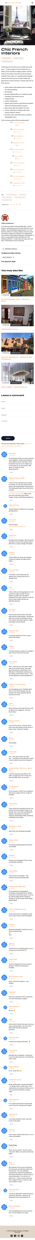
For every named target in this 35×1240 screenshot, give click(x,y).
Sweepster (12, 992)
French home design (20, 197)
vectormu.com (18, 178)
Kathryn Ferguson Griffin (17, 478)
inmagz (18, 158)
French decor (22, 194)
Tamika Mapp (13, 803)
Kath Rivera (12, 535)
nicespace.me (18, 165)
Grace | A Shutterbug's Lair (17, 909)
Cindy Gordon (13, 1114)
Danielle (11, 646)
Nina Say (12, 1130)
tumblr (18, 125)
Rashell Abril (13, 959)
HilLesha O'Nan (14, 631)
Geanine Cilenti (14, 570)
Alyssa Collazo (13, 840)
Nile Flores (12, 610)
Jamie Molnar (13, 871)
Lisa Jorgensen (14, 786)
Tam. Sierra (12, 520)
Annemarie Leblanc (15, 826)
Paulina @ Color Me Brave (17, 684)
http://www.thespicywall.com (17, 526)
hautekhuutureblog (18, 151)
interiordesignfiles (18, 172)
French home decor (7, 197)
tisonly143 (12, 453)
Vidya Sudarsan (6, 58)
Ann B (11, 703)
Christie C (12, 855)
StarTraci (12, 924)
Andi (10, 1162)
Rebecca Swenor (14, 721)
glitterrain (12, 944)
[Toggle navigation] (28, 2)
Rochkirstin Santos (15, 1079)
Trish (10, 587)
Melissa (11, 738)
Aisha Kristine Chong (16, 976)
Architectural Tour (7, 61)
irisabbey (12, 552)
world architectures (7, 200)
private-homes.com (18, 185)
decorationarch (18, 131)
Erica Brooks (13, 1050)
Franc (10, 1019)
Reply (11, 472)
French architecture (11, 194)
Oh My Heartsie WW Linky (17, 886)
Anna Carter (13, 752)
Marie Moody (13, 662)
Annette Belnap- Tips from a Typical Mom (20, 769)
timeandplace (18, 138)
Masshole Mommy (14, 1206)
